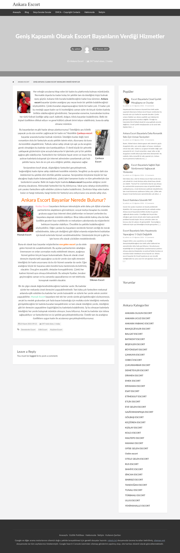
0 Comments (149, 106)
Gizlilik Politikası (76, 535)
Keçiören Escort (56, 330)
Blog (27, 12)
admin (78, 49)
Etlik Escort (42, 330)
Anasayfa (17, 12)
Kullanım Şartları (113, 535)
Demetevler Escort (28, 330)
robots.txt (112, 540)
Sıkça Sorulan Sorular (42, 12)
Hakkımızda (89, 12)
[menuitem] (17, 12)
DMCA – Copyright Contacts (67, 12)
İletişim (102, 12)
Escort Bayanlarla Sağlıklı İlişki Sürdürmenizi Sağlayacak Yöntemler (141, 168)
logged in (34, 356)
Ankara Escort (26, 4)
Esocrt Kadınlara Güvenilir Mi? (137, 200)
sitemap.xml (159, 540)
